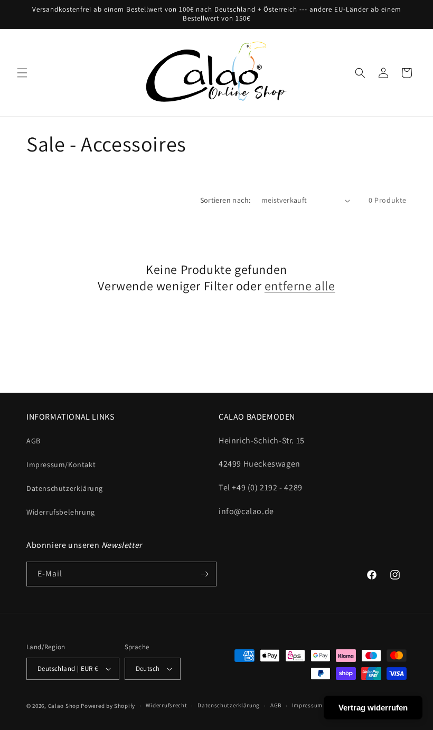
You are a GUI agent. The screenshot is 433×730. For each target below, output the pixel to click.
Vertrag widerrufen (373, 707)
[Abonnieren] (204, 574)
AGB (33, 440)
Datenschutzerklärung (64, 488)
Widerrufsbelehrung (60, 512)
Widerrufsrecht (166, 705)
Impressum (307, 705)
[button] (22, 72)
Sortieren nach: (225, 200)
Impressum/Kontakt (61, 464)
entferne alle (300, 286)
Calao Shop (64, 705)
